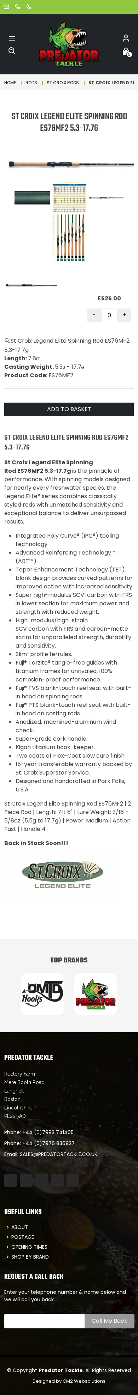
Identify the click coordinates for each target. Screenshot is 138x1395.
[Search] (12, 50)
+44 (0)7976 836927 (48, 1143)
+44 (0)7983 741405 (48, 1132)
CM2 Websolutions (84, 1381)
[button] (12, 37)
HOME (10, 83)
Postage (22, 1237)
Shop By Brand (30, 1256)
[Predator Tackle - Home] (69, 43)
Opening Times (29, 1246)
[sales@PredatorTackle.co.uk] (6, 7)
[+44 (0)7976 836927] (29, 7)
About (19, 1227)
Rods (31, 83)
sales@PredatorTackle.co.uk (58, 1154)
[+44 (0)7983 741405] (18, 7)
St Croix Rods (63, 83)
